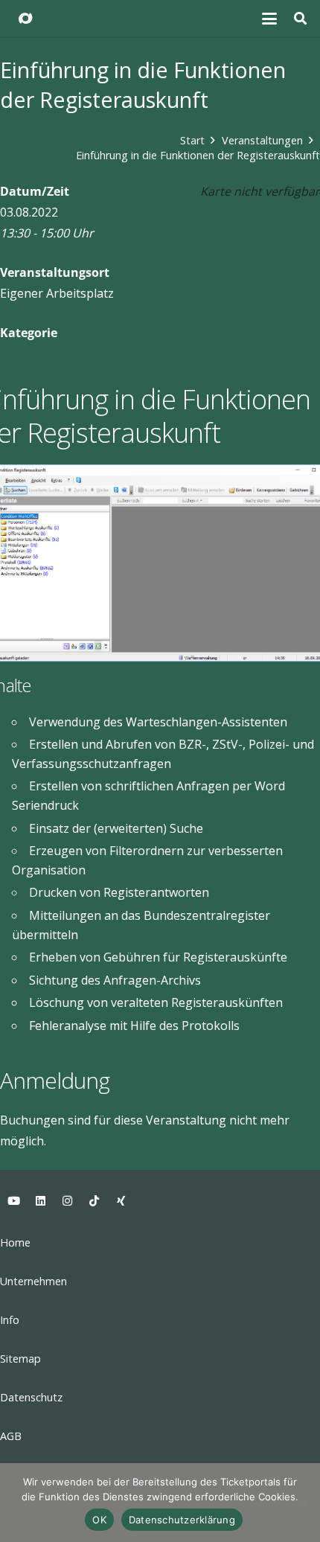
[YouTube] (13, 1201)
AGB (11, 1436)
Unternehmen (33, 1281)
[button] (270, 18)
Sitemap (20, 1358)
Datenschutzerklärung (182, 1520)
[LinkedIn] (40, 1201)
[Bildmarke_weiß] (25, 18)
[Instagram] (67, 1201)
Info (9, 1320)
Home (15, 1242)
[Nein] (301, 1502)
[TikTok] (93, 1201)
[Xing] (120, 1201)
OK (99, 1520)
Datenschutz (31, 1397)
